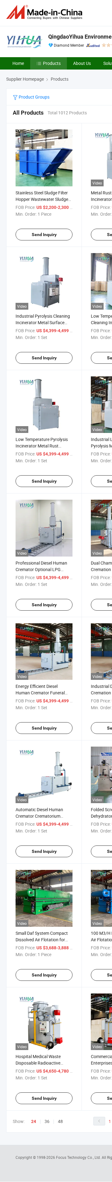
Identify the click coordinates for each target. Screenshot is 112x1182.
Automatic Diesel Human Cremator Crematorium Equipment (39, 816)
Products (52, 63)
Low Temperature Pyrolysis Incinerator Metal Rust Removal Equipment (42, 445)
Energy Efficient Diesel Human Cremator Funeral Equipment (40, 692)
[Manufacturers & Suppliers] (45, 12)
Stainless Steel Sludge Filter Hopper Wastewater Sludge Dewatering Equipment (42, 199)
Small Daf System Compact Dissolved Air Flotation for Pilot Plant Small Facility (42, 939)
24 (33, 1121)
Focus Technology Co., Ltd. (79, 1157)
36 (46, 1121)
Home (18, 63)
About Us (82, 63)
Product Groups (33, 97)
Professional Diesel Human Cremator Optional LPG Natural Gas (41, 569)
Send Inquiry (44, 234)
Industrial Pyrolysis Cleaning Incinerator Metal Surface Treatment (43, 322)
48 (60, 1121)
